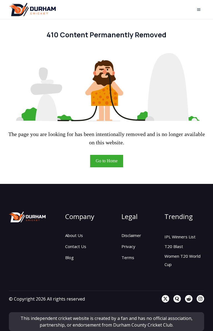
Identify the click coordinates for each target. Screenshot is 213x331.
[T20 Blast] (173, 246)
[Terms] (127, 257)
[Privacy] (128, 246)
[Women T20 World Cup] (184, 260)
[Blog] (69, 257)
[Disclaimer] (131, 235)
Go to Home (107, 160)
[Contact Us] (75, 246)
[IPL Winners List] (180, 237)
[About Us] (74, 235)
